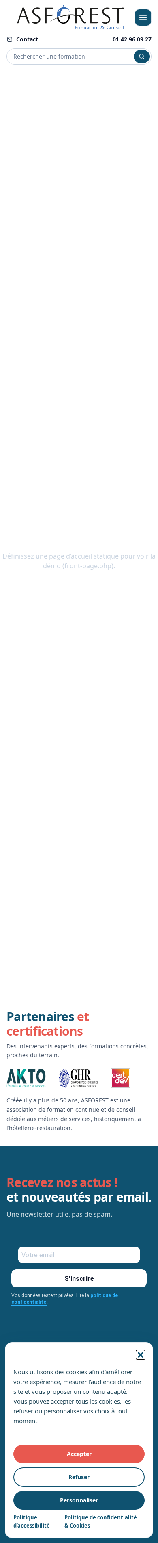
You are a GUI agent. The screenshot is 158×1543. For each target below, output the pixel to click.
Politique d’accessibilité (31, 1521)
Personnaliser (79, 1500)
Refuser (79, 1477)
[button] (141, 1355)
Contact (27, 39)
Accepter (79, 1454)
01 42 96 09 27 (132, 39)
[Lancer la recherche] (142, 56)
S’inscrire (79, 1278)
